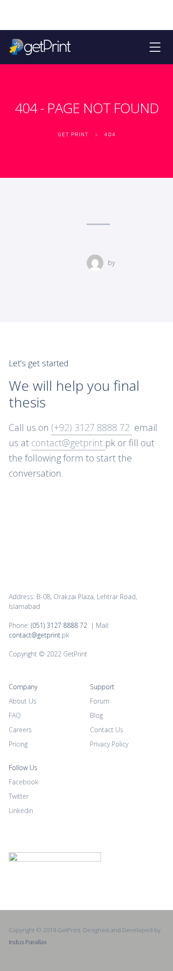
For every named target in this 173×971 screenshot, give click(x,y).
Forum (99, 701)
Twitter (19, 796)
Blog (96, 715)
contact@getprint (34, 635)
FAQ (15, 715)
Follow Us (23, 767)
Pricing (18, 744)
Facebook (23, 781)
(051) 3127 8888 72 (59, 625)
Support (102, 686)
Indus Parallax (28, 942)
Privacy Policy (109, 744)
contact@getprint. (68, 443)
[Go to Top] (154, 950)
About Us (22, 701)
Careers (20, 729)
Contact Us (106, 729)
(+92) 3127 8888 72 (91, 427)
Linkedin (21, 810)
